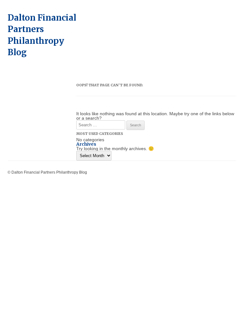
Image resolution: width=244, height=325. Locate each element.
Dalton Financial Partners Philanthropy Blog (42, 34)
